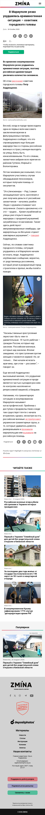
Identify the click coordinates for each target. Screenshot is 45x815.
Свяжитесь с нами (22, 792)
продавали (27, 429)
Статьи (22, 738)
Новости (22, 735)
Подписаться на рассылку (22, 786)
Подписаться (13, 52)
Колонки (22, 744)
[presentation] (6, 647)
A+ (4, 41)
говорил (35, 235)
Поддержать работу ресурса (22, 779)
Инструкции (22, 741)
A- (10, 41)
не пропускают (33, 419)
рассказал (17, 80)
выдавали (28, 432)
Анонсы (22, 748)
